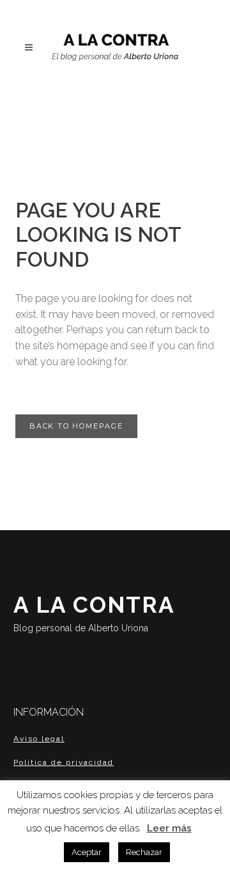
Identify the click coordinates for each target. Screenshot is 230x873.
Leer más (169, 828)
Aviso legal (39, 738)
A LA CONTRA (94, 612)
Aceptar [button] (87, 852)
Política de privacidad (63, 762)
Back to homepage (76, 425)
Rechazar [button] (144, 852)
